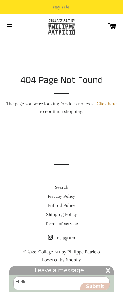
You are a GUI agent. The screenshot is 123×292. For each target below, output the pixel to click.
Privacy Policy (61, 196)
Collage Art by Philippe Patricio (69, 252)
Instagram (64, 238)
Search (61, 187)
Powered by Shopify (61, 259)
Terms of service (61, 223)
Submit (95, 286)
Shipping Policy (61, 214)
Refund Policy (61, 205)
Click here (107, 103)
